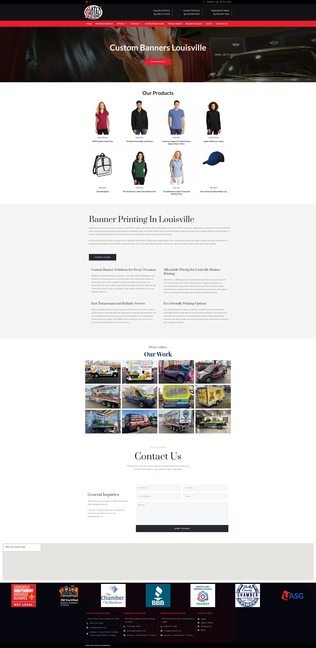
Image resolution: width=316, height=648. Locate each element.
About (209, 23)
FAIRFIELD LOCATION (134, 613)
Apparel (120, 23)
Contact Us (222, 23)
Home (89, 23)
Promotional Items (154, 23)
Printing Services (104, 23)
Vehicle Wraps (175, 23)
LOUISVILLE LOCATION (98, 613)
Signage (134, 23)
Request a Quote (194, 23)
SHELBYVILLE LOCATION (173, 613)
